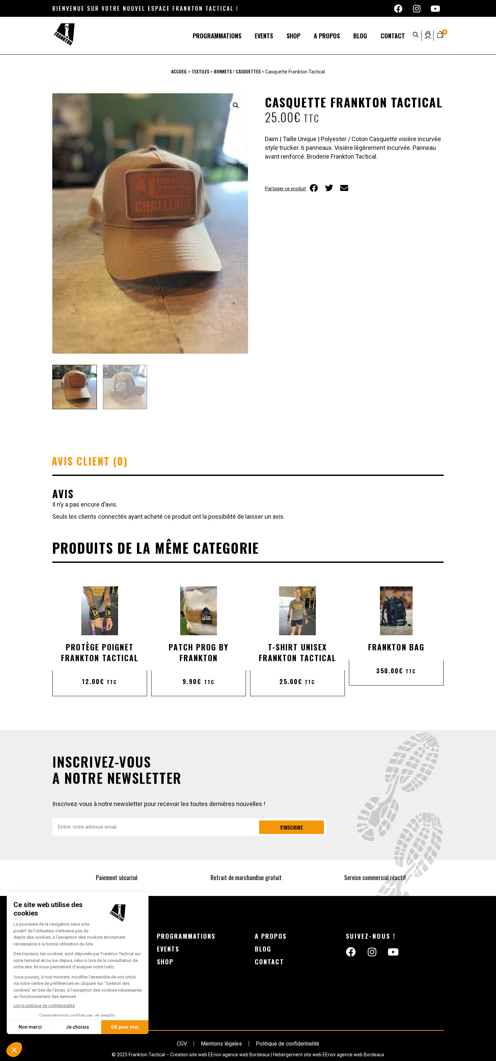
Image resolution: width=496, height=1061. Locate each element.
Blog (360, 35)
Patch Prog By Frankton (198, 652)
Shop (293, 35)
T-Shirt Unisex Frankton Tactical (297, 652)
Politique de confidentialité (287, 1043)
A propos (327, 35)
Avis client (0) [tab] (90, 461)
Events (264, 35)
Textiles (200, 71)
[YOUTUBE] (435, 8)
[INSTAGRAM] (416, 8)
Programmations (217, 35)
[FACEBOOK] (398, 8)
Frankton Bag (396, 647)
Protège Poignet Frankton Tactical (100, 652)
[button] (236, 105)
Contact (393, 35)
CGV (182, 1043)
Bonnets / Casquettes (237, 71)
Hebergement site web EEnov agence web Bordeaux (328, 1054)
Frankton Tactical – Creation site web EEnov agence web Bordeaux (199, 1054)
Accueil (179, 71)
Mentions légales (221, 1043)
